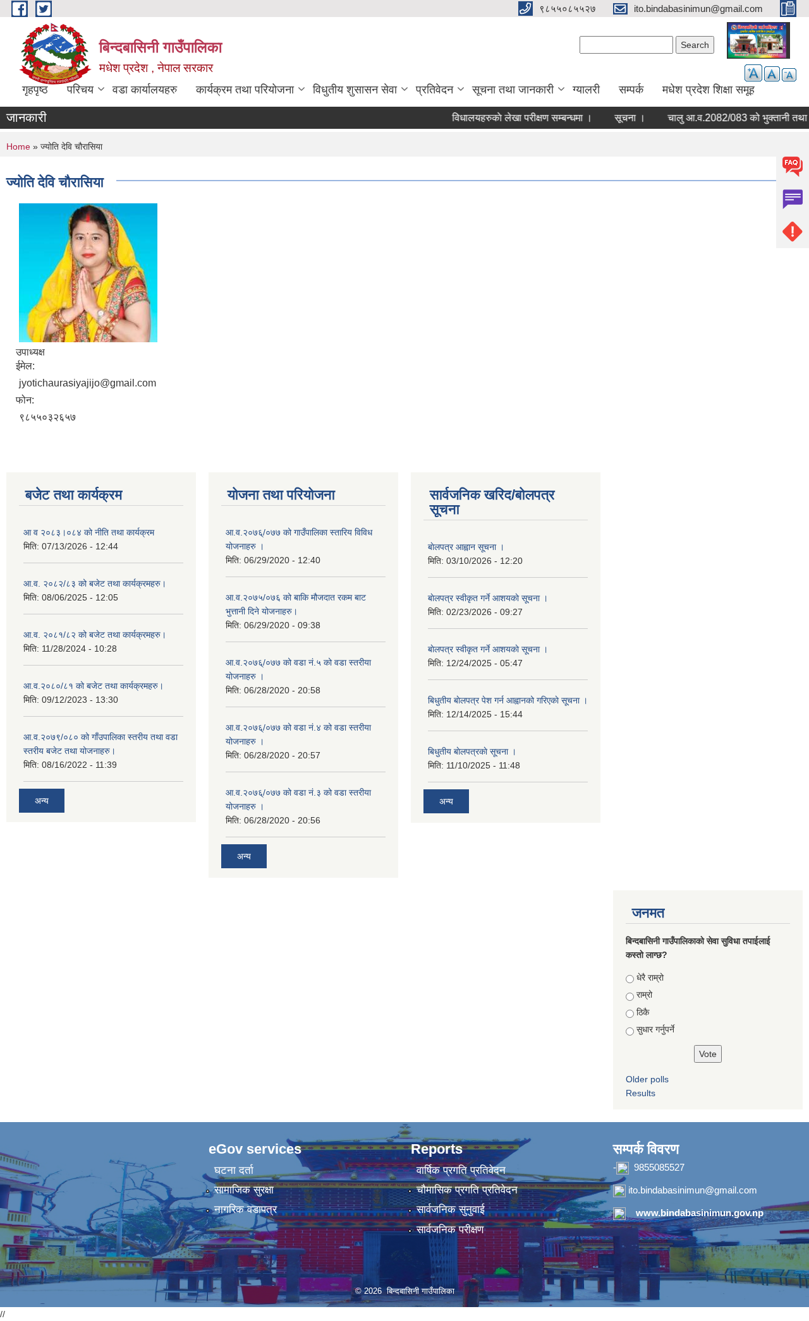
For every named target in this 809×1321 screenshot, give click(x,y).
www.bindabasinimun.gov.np (699, 1212)
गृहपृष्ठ (35, 89)
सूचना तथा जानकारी (513, 89)
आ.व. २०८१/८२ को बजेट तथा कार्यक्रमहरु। (94, 635)
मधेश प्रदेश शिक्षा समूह (708, 89)
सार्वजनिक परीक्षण (450, 1230)
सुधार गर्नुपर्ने (655, 1029)
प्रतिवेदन (434, 89)
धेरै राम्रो (650, 977)
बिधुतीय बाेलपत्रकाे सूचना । (472, 751)
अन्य (42, 801)
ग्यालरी (586, 89)
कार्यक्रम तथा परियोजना (245, 89)
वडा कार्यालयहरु (145, 89)
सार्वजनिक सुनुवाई (451, 1210)
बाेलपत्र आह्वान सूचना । (466, 547)
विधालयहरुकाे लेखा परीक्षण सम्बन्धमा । (507, 117)
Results (640, 1093)
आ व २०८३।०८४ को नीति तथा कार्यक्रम (88, 532)
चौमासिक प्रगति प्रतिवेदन (467, 1190)
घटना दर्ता (233, 1170)
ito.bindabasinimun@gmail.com (692, 1190)
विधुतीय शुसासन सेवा (355, 89)
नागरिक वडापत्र (245, 1210)
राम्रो (644, 994)
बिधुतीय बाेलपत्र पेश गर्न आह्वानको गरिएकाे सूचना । (508, 700)
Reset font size (772, 73)
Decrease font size (789, 74)
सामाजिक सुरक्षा (244, 1190)
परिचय (80, 89)
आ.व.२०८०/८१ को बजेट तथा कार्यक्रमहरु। (93, 686)
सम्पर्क (631, 89)
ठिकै (642, 1012)
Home (18, 146)
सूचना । (615, 117)
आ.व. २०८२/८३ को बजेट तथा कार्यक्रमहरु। (94, 583)
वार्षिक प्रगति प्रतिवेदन (461, 1170)
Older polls (647, 1079)
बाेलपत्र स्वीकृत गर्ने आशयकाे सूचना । (488, 598)
